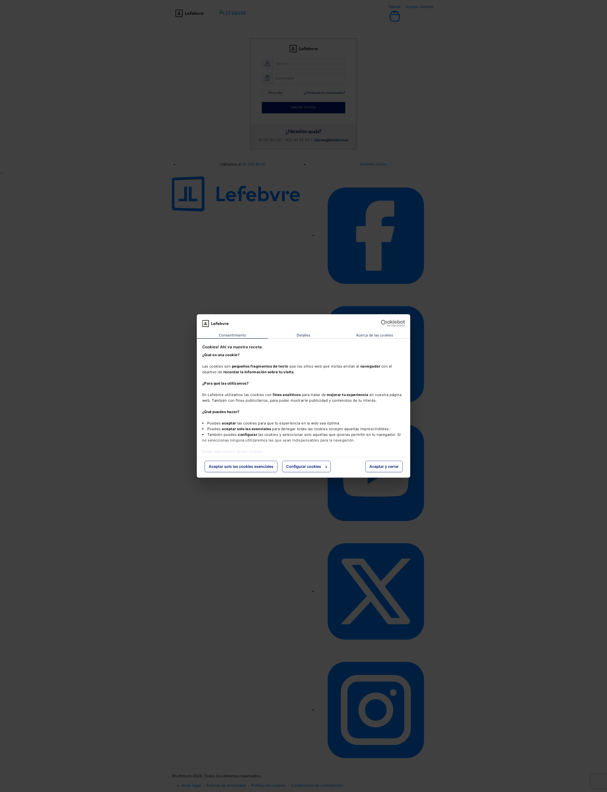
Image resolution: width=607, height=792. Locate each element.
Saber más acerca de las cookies (232, 451)
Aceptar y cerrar (384, 466)
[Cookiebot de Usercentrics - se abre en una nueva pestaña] (384, 323)
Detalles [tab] (304, 335)
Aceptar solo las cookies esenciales (241, 466)
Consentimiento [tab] (232, 335)
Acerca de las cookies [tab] (374, 335)
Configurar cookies (303, 466)
